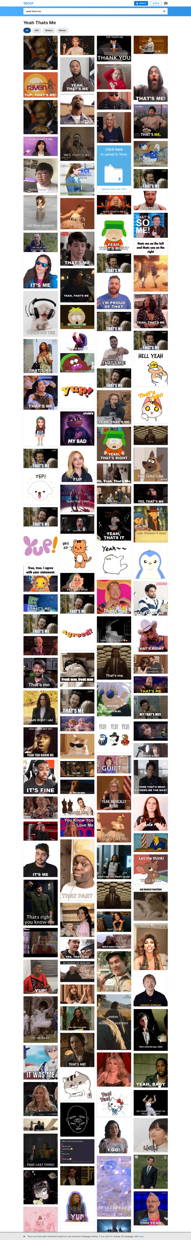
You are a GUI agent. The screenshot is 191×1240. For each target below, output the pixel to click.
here (141, 1236)
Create (142, 3)
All (27, 30)
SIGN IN (156, 3)
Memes (62, 30)
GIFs (37, 30)
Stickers (49, 30)
